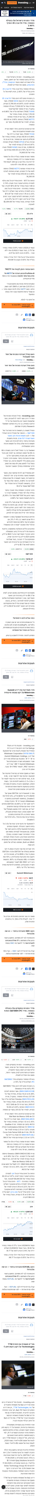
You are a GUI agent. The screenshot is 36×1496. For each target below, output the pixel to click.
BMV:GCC (30, 1107)
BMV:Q (31, 1127)
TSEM (31, 111)
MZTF (31, 119)
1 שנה (17, 225)
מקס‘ (8, 225)
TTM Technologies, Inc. (22, 1407)
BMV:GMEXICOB (27, 1091)
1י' (31, 225)
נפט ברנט (14, 1192)
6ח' (21, 225)
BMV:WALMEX (28, 1119)
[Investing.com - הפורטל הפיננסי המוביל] (24, 3)
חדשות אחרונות (29, 7)
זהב (13, 1173)
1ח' (25, 225)
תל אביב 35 (6, 89)
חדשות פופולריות (16, 7)
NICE (16, 101)
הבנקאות (11, 82)
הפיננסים (30, 85)
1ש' (28, 225)
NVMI (14, 147)
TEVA (31, 134)
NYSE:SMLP (29, 753)
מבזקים (6, 7)
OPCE (21, 142)
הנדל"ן (4, 82)
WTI (18, 1181)
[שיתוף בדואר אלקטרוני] (17, 314)
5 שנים (12, 225)
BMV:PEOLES (28, 1099)
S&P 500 (30, 433)
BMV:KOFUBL (28, 1135)
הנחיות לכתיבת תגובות (29, 346)
